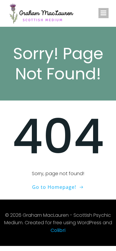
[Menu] (103, 13)
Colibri (58, 230)
